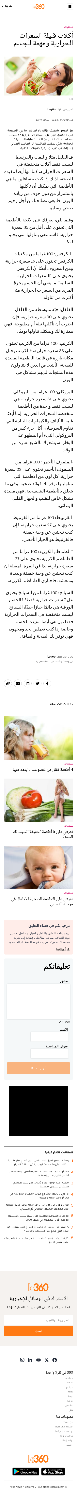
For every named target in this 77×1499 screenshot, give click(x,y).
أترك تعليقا (38, 1068)
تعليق (64, 981)
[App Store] (53, 1471)
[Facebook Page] (54, 1359)
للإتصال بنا (67, 1440)
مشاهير (69, 1405)
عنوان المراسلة (57, 1046)
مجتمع (69, 1387)
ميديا (70, 1396)
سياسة (69, 1378)
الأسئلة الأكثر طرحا (64, 1426)
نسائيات (68, 27)
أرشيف (69, 1444)
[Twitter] (46, 1359)
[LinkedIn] (30, 1359)
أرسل (38, 1331)
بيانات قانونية (66, 1435)
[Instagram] (22, 1359)
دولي (71, 1409)
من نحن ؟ (68, 1422)
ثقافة (70, 1391)
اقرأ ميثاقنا (63, 949)
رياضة (70, 1400)
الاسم (64, 1029)
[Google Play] (25, 1471)
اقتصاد (69, 1382)
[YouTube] (38, 1359)
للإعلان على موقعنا (63, 1431)
